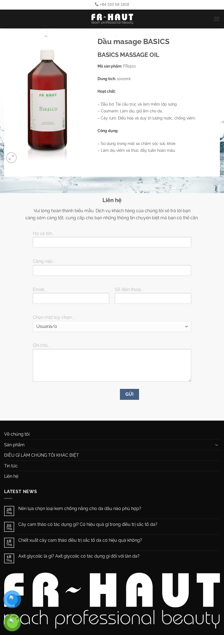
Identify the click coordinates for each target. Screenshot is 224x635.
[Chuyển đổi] (216, 444)
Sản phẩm (14, 444)
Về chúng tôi (17, 434)
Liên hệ (11, 476)
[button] (216, 18)
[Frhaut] (112, 19)
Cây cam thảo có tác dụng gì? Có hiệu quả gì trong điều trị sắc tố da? (87, 524)
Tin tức (11, 465)
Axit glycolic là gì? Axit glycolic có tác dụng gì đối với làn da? (79, 556)
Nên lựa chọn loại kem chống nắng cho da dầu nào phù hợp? (79, 508)
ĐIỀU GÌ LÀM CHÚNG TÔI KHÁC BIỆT (41, 455)
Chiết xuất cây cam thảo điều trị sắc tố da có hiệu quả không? (80, 540)
